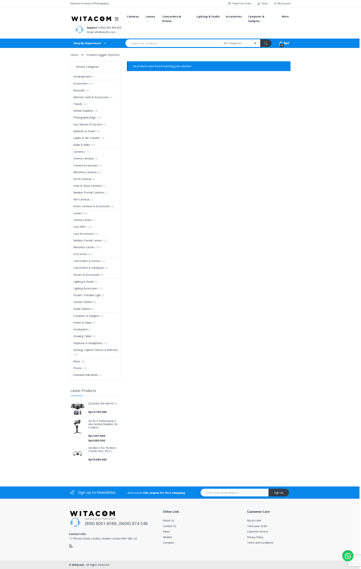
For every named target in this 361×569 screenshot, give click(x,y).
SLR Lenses (82, 254)
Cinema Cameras (85, 158)
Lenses (150, 16)
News (166, 531)
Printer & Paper (84, 322)
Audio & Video (84, 144)
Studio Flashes (83, 309)
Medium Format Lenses (90, 240)
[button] (347, 555)
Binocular (81, 90)
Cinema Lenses (84, 220)
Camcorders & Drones (171, 19)
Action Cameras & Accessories (93, 206)
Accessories (234, 16)
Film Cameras (83, 199)
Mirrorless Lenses (87, 247)
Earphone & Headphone (90, 343)
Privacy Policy (255, 537)
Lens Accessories (86, 233)
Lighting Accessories (87, 288)
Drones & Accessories (88, 274)
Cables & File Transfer (88, 138)
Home (74, 55)
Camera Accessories (87, 165)
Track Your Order (241, 3)
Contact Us (169, 526)
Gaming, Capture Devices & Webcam (95, 352)
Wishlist (167, 537)
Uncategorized (83, 76)
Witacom (78, 565)
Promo (79, 368)
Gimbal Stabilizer (85, 110)
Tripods (80, 104)
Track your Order (257, 526)
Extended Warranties (87, 375)
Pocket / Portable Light (88, 295)
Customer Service (257, 531)
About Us (168, 520)
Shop (264, 3)
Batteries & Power (86, 131)
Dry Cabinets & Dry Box (89, 124)
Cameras (133, 16)
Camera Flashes (84, 302)
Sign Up (278, 492)
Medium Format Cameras (90, 192)
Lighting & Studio (208, 16)
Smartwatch (82, 329)
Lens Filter (82, 226)
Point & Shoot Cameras (89, 185)
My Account (284, 3)
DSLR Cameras (84, 179)
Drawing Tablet (84, 336)
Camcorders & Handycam (90, 267)
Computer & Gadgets (256, 19)
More (285, 16)
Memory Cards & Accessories (92, 97)
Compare (168, 542)
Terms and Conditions (260, 542)
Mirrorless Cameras (87, 172)
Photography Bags (87, 117)
